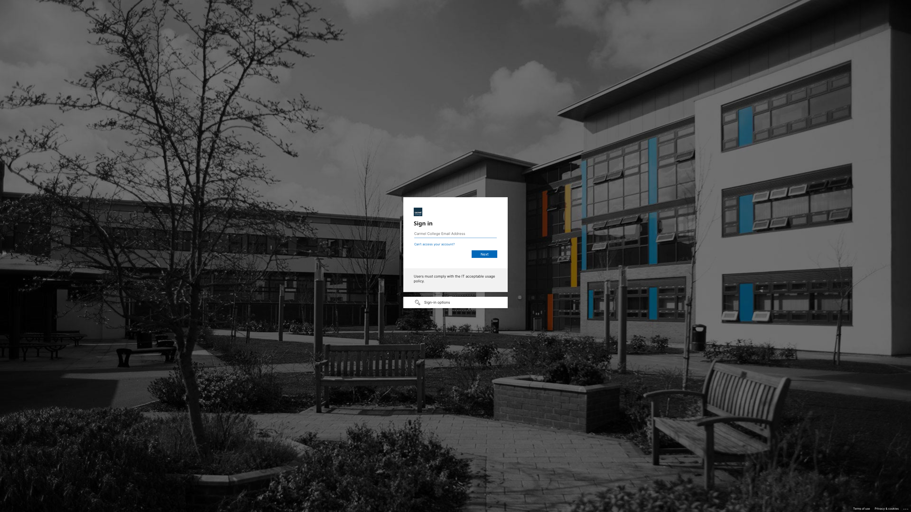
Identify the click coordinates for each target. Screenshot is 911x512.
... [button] (906, 508)
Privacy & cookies (887, 508)
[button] (455, 302)
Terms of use (861, 508)
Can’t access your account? (434, 244)
